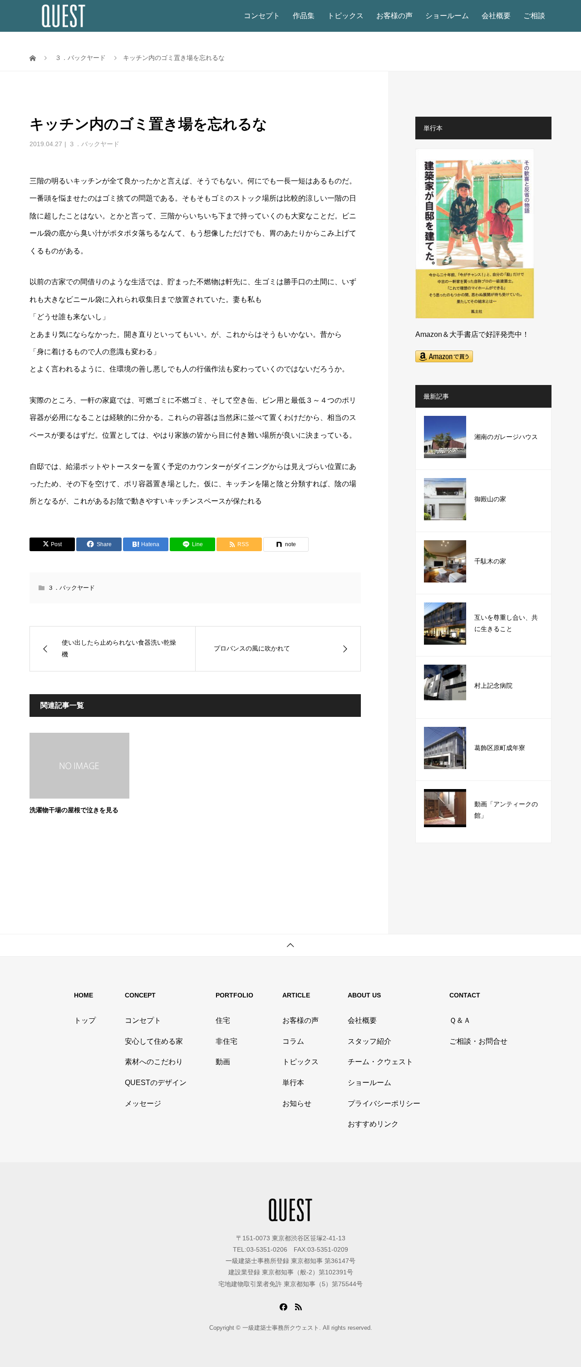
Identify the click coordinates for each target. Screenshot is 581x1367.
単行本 (293, 1082)
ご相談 (534, 16)
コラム (293, 1041)
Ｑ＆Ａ (460, 1020)
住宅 (223, 1020)
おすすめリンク (373, 1124)
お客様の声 (394, 16)
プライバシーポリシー (384, 1103)
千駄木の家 (490, 561)
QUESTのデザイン (156, 1082)
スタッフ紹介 (369, 1041)
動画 (223, 1062)
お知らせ (296, 1103)
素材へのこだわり (154, 1062)
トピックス (345, 16)
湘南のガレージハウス (506, 437)
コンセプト (262, 16)
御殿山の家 (490, 499)
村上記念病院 (493, 685)
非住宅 (226, 1041)
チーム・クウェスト (380, 1062)
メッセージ (143, 1103)
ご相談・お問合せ (478, 1041)
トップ (85, 1020)
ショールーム (447, 16)
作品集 (304, 16)
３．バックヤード (94, 144)
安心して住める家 (154, 1041)
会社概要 (496, 16)
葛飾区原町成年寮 (499, 748)
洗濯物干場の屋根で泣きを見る (74, 810)
